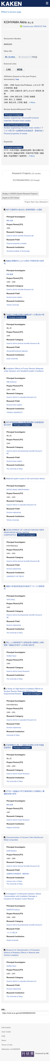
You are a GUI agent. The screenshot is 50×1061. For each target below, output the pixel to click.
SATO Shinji (11, 600)
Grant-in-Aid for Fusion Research (18, 671)
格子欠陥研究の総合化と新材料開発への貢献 (24, 210)
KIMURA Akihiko (23, 490)
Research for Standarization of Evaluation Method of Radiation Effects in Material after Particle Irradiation (22, 952)
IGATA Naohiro (12, 851)
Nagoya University (13, 827)
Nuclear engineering (12, 118)
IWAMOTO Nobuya (13, 910)
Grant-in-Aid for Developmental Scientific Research (24, 925)
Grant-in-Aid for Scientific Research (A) (20, 289)
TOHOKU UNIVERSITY (15, 412)
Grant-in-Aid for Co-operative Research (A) (21, 397)
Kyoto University (12, 359)
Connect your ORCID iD (32, 26)
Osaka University (12, 940)
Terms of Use (7, 1045)
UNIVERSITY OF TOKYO (15, 576)
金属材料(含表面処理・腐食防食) (29, 131)
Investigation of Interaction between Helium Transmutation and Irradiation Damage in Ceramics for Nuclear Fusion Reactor (22, 896)
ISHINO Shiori (11, 656)
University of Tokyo (13, 735)
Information (6, 1027)
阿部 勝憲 (10, 274)
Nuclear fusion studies (22, 121)
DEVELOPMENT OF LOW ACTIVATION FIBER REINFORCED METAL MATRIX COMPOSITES (24, 532)
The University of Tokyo (15, 469)
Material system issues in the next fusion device (25, 478)
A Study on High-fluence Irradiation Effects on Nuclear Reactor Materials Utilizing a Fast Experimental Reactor (23, 691)
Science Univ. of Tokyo (14, 881)
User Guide (6, 1032)
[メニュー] (47, 3)
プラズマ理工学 (12, 933)
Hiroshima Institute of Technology (18, 251)
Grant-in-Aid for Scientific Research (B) (20, 236)
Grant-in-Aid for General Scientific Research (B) (23, 343)
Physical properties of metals (15, 133)
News (4, 1040)
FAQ (3, 1036)
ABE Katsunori (12, 382)
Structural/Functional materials (17, 351)
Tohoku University (13, 305)
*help (44, 26)
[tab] (26, 173)
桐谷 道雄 (10, 220)
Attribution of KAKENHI (11, 1049)
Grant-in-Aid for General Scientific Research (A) (23, 866)
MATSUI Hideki (12, 490)
